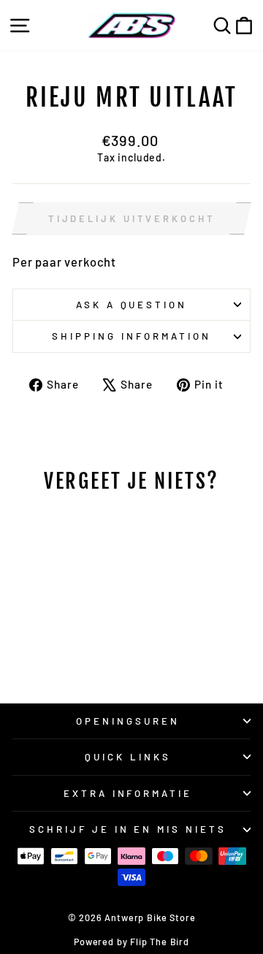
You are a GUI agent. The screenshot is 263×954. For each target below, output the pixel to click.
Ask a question (132, 304)
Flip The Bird (159, 941)
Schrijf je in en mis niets (127, 829)
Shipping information (131, 336)
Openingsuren (128, 721)
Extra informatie (128, 793)
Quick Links (128, 757)
